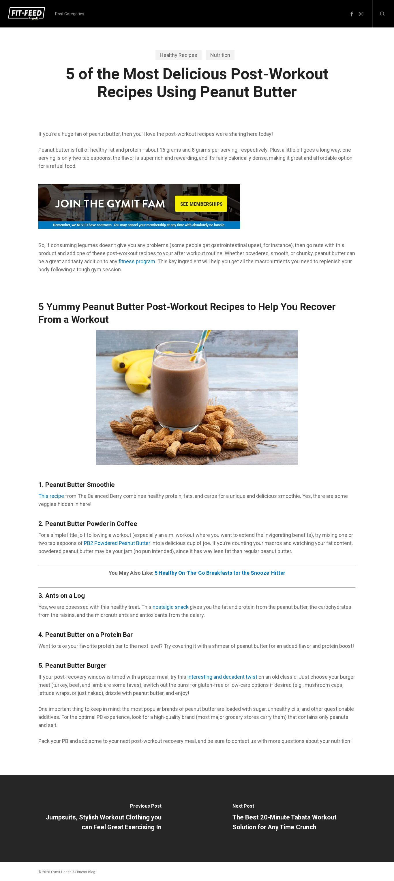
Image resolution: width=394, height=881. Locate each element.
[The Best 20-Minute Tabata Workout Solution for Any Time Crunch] (295, 818)
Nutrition (220, 55)
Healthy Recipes (178, 55)
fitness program (137, 261)
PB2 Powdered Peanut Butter (117, 543)
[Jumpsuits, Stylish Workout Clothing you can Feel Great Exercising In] (98, 818)
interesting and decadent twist (222, 677)
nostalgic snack (171, 607)
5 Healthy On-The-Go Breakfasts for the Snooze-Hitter (220, 573)
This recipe (51, 496)
